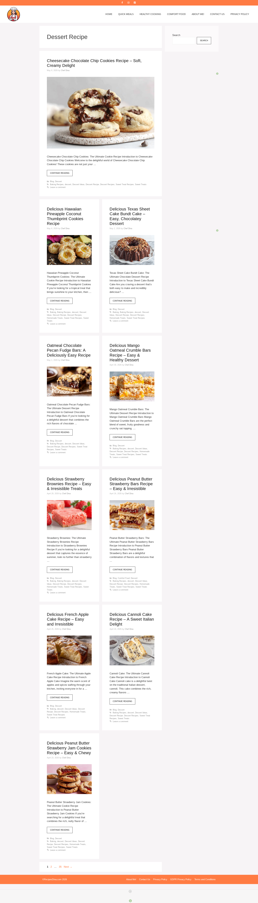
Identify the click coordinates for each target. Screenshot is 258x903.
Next (68, 866)
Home (108, 14)
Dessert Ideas (78, 184)
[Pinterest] (134, 2)
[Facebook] (122, 2)
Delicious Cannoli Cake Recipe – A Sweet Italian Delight (132, 619)
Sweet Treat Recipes (125, 184)
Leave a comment (58, 187)
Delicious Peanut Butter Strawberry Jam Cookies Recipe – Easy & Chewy (69, 748)
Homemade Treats (55, 318)
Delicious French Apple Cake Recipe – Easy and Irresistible (68, 619)
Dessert (58, 181)
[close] (130, 891)
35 (60, 866)
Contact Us (217, 14)
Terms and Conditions (205, 879)
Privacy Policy (240, 14)
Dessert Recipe (92, 184)
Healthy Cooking (150, 14)
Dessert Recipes (107, 184)
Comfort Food (176, 14)
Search (176, 35)
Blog (52, 181)
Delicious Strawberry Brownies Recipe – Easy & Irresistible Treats (69, 484)
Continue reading (59, 173)
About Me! (198, 14)
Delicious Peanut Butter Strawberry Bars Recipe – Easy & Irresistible (131, 484)
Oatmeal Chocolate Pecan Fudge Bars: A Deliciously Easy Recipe (69, 350)
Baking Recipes (57, 184)
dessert (68, 184)
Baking (53, 312)
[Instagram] (128, 2)
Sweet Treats (140, 184)
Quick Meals (126, 14)
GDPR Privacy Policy (180, 879)
